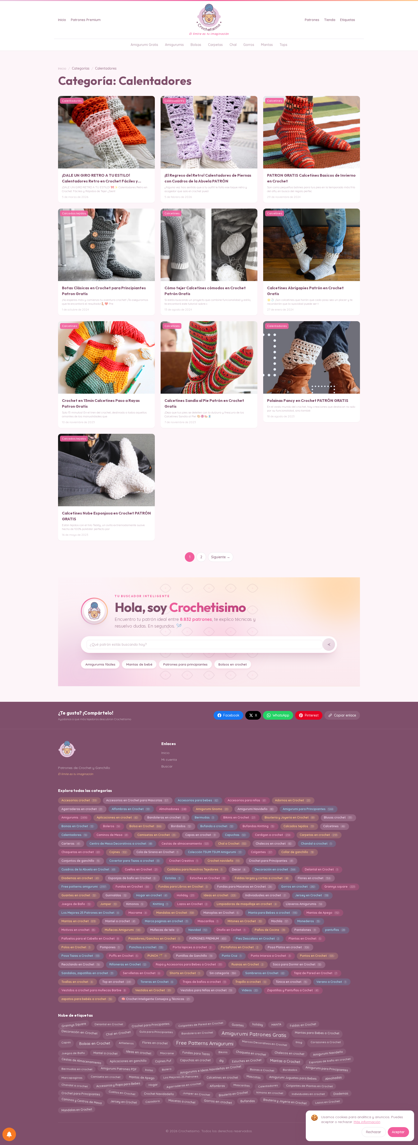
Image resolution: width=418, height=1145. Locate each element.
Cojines (118, 852)
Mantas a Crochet (285, 1061)
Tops (283, 45)
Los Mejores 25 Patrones (180, 1076)
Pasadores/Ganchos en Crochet (153, 938)
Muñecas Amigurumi (122, 930)
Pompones (109, 947)
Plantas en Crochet (305, 938)
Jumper (108, 904)
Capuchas (235, 835)
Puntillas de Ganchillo (194, 955)
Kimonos (134, 904)
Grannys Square (73, 1024)
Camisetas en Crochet (156, 835)
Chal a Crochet (232, 843)
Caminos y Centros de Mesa (81, 1101)
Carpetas (215, 45)
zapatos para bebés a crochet (86, 999)
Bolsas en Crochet (94, 1042)
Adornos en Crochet (292, 800)
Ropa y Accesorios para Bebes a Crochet (189, 964)
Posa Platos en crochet (288, 947)
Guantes (237, 1024)
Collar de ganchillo (297, 852)
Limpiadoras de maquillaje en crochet (246, 904)
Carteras (70, 843)
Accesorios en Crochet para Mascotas (137, 800)
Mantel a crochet (120, 921)
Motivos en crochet (78, 930)
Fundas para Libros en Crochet (182, 886)
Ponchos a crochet (146, 947)
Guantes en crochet (78, 895)
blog (299, 1043)
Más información (367, 1122)
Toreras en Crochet (157, 982)
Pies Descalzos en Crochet (257, 938)
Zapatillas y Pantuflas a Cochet (292, 990)
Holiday (185, 895)
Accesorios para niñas (246, 800)
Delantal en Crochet (321, 869)
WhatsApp (281, 715)
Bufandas (247, 1101)
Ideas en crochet (219, 895)
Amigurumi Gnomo (212, 809)
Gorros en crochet (297, 886)
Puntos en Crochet (316, 955)
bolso (149, 1069)
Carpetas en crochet (318, 835)
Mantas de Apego (322, 912)
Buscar (166, 766)
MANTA (276, 1024)
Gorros (248, 45)
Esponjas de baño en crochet (330, 1061)
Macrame (137, 912)
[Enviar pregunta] (328, 644)
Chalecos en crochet (273, 843)
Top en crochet (116, 982)
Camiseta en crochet (105, 1077)
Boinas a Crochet (262, 1068)
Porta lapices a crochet (192, 947)
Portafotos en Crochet (239, 947)
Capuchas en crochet (195, 1060)
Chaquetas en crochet (80, 852)
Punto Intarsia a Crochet (270, 955)
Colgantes (261, 852)
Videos (249, 990)
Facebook (231, 715)
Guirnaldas (115, 895)
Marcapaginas (71, 1077)
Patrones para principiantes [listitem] (185, 664)
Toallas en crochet (76, 982)
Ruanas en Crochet (247, 964)
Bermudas (204, 817)
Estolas (172, 878)
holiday (257, 1024)
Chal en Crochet (118, 1032)
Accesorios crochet (78, 800)
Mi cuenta (169, 759)
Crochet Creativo (183, 860)
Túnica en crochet (291, 982)
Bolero (166, 1069)
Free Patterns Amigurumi (204, 1043)
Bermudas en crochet (76, 1070)
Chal (233, 45)
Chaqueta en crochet (251, 1052)
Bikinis (222, 1052)
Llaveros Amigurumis (303, 904)
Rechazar (373, 1132)
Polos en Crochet (75, 947)
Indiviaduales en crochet (265, 895)
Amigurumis (174, 45)
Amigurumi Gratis (144, 45)
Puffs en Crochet (123, 955)
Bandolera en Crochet (197, 1032)
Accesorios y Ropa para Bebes (118, 1085)
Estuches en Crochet (207, 878)
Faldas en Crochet (303, 1023)
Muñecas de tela (164, 930)
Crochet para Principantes (270, 860)
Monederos (308, 921)
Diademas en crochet (79, 878)
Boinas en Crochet (77, 826)
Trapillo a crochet (250, 982)
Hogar (153, 1085)
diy (221, 1060)
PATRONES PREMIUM (207, 938)
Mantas (267, 45)
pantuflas (334, 930)
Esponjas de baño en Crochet (131, 878)
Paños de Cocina (269, 930)
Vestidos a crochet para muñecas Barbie (93, 990)
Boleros (111, 826)
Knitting (160, 904)
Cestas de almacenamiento (185, 843)
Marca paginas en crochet (166, 921)
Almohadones (172, 809)
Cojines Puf (163, 1060)
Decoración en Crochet (79, 1032)
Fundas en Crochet (132, 886)
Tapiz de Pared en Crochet (315, 973)
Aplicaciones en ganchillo (128, 1061)
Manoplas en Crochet (221, 912)
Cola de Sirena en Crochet (157, 852)
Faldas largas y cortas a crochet (261, 878)
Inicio (62, 20)
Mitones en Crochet (244, 921)
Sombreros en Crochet (264, 973)
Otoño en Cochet (230, 930)
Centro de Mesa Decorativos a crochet (121, 843)
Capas (66, 1043)
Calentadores (74, 835)
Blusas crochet (337, 817)
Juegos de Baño (75, 904)
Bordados (181, 826)
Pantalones (304, 930)
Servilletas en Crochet (141, 973)
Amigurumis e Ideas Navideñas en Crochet (210, 1069)
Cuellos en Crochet (141, 869)
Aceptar (398, 1132)
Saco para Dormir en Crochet (297, 964)
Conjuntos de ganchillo (80, 860)
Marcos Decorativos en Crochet (264, 1042)
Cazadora (152, 1101)
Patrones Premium (86, 20)
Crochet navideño (223, 860)
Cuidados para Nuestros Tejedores (194, 869)
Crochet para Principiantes (80, 1092)
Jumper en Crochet (196, 1093)
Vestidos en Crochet (153, 990)
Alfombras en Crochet (130, 809)
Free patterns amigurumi (83, 886)
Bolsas (196, 45)
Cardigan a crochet (272, 835)
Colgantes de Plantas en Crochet (309, 1086)
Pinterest (312, 715)
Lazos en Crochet (192, 904)
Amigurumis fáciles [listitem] (100, 664)
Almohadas (333, 1077)
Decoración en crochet (275, 869)
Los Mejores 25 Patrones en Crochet (90, 912)
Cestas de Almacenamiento (81, 1060)
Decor (238, 869)
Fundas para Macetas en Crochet (244, 886)
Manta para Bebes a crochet (272, 912)
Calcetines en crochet (222, 1078)
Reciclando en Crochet (80, 964)
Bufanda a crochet (216, 826)
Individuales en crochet (308, 1092)
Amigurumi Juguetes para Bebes (293, 1077)
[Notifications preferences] (9, 1134)
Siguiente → (220, 557)
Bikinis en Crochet (239, 817)
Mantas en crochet (78, 921)
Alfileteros (126, 1042)
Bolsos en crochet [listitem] (232, 664)
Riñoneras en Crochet (127, 964)
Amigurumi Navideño (255, 809)
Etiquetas (347, 20)
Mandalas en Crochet (175, 912)
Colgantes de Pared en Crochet (200, 1025)
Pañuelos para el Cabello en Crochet (90, 938)
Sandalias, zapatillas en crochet (87, 973)
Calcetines (333, 826)
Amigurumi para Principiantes (308, 809)
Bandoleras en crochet (166, 817)
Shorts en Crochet (185, 973)
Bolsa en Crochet (145, 826)
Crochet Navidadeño (159, 1093)
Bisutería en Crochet (233, 1093)
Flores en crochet (314, 878)
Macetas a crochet (181, 1101)
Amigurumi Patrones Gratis (253, 1033)
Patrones (312, 20)
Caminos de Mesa (112, 835)
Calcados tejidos (298, 826)
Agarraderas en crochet (81, 809)
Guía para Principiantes (156, 1033)
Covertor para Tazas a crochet (134, 860)
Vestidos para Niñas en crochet (206, 990)
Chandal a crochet (316, 843)
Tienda (329, 20)
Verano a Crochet (331, 982)
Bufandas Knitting (258, 826)
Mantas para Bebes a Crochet (317, 1032)
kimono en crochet (269, 1093)
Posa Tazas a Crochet (80, 955)
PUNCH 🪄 (157, 955)
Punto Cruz (231, 955)
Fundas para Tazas (196, 1052)
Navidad (197, 930)
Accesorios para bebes (198, 800)
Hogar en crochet (151, 895)
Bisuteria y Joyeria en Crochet (289, 817)
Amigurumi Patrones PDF (119, 1069)
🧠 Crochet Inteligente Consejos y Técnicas (155, 999)
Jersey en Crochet (311, 895)
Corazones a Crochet (326, 1043)
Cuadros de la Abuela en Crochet (88, 869)
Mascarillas (208, 921)
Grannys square (339, 886)
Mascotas (253, 1076)
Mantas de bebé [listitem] (139, 664)
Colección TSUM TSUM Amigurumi (214, 852)
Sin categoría (222, 973)
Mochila (279, 921)
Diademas (340, 1093)
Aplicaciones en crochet (117, 817)
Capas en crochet (200, 835)
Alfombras (217, 1085)
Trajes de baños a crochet (204, 982)
